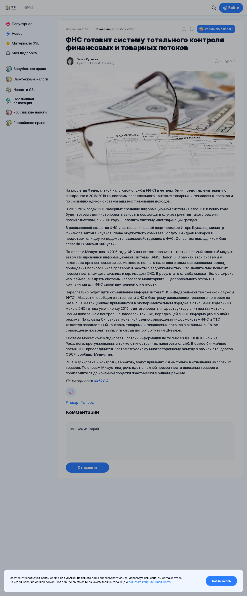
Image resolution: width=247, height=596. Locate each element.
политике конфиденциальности (150, 582)
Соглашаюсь (221, 581)
